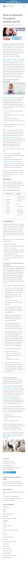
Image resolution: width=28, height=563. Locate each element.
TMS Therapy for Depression (10, 555)
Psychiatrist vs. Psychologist (9, 541)
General (5, 523)
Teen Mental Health (7, 550)
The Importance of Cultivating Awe (11, 496)
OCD (4, 532)
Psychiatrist (5, 539)
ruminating (6, 153)
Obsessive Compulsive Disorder (10, 530)
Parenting (5, 534)
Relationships (6, 546)
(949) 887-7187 (10, 465)
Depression (5, 516)
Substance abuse (7, 548)
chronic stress (6, 281)
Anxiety (4, 509)
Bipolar (4, 511)
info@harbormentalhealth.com (13, 467)
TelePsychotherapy (7, 553)
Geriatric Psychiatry (7, 525)
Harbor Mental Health (9, 25)
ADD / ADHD (6, 507)
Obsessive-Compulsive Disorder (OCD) (12, 97)
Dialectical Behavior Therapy (9, 518)
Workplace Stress (7, 557)
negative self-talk (15, 315)
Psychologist (6, 543)
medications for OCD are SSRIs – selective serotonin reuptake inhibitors (13, 387)
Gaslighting (5, 520)
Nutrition (5, 527)
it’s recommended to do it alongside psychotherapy (13, 396)
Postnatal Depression (8, 537)
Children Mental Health (8, 514)
